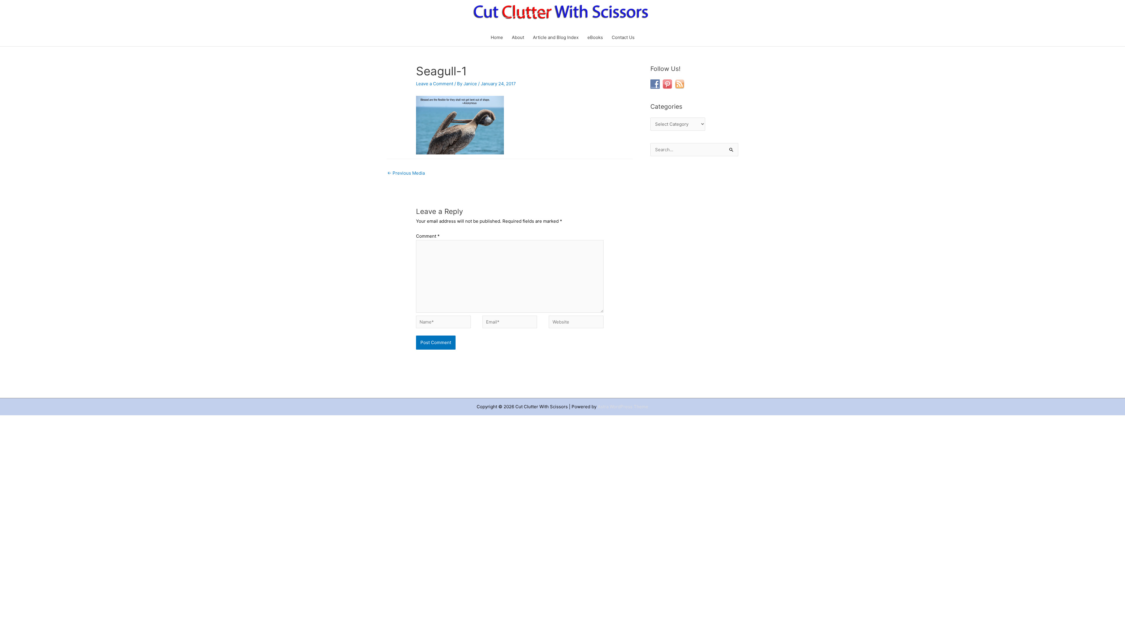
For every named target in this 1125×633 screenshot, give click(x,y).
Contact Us (623, 37)
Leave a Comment (434, 83)
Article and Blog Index (556, 37)
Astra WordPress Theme (623, 406)
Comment (428, 236)
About (518, 37)
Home (497, 37)
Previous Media (406, 173)
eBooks (595, 37)
